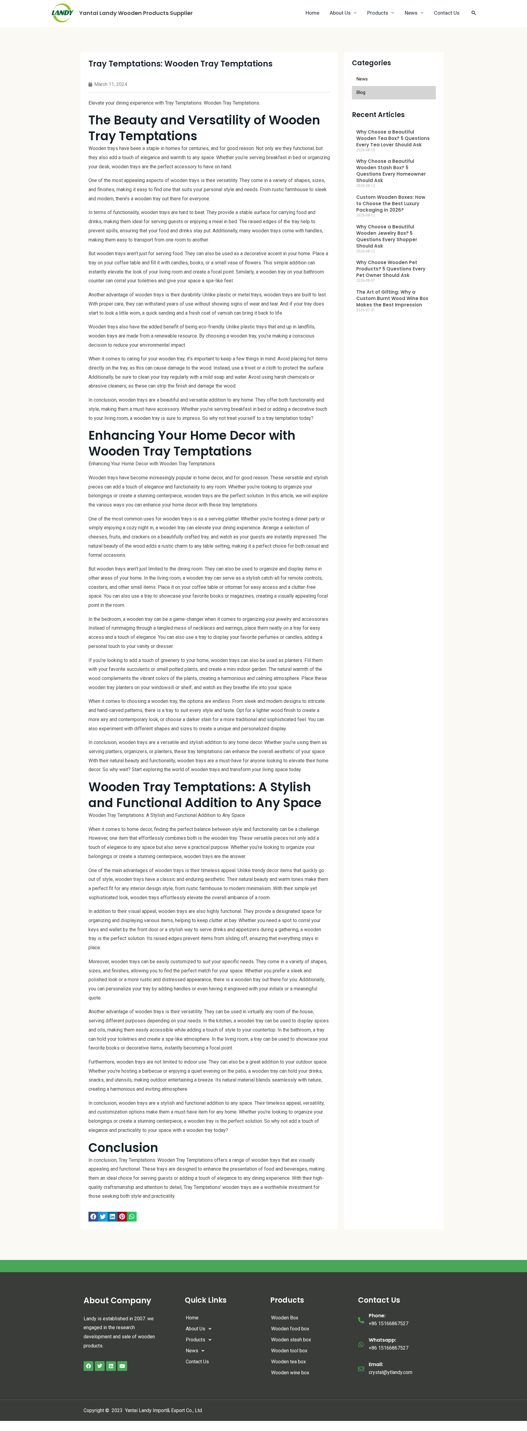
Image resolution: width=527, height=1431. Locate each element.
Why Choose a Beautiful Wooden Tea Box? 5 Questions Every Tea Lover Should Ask (393, 138)
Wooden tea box (288, 1362)
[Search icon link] (474, 13)
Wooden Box (284, 1318)
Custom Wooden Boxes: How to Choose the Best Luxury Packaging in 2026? (390, 203)
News (411, 13)
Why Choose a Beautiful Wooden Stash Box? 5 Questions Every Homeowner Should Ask (391, 171)
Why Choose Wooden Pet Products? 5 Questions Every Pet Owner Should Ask (390, 268)
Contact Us (447, 13)
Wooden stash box (291, 1340)
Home (312, 13)
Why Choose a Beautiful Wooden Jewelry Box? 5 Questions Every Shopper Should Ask (386, 236)
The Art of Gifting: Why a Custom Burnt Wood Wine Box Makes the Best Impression (392, 298)
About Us (340, 13)
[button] (93, 1217)
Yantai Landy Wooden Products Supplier (136, 13)
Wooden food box (290, 1329)
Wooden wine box (290, 1373)
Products (377, 13)
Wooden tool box (289, 1351)
